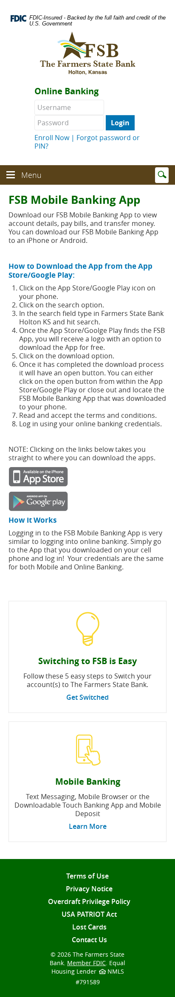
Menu (32, 177)
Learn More (88, 826)
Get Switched (87, 697)
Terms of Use (87, 876)
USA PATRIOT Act (89, 914)
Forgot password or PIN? (87, 142)
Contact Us (89, 939)
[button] (10, 173)
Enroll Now (51, 137)
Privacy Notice (89, 888)
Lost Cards (89, 927)
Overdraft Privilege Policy (89, 901)
